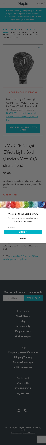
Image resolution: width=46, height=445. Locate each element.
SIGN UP (23, 232)
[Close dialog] (44, 203)
